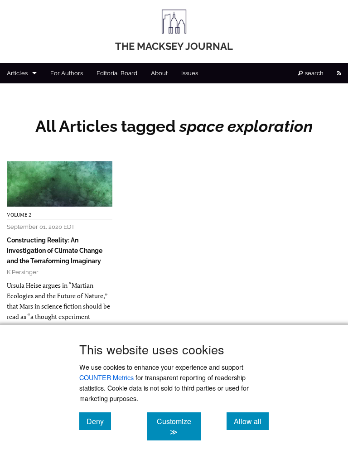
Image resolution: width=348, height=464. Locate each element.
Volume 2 (19, 215)
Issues (189, 73)
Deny (99, 421)
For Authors (66, 73)
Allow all (251, 421)
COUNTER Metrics (106, 377)
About (159, 73)
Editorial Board (117, 73)
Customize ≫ (179, 426)
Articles (17, 73)
